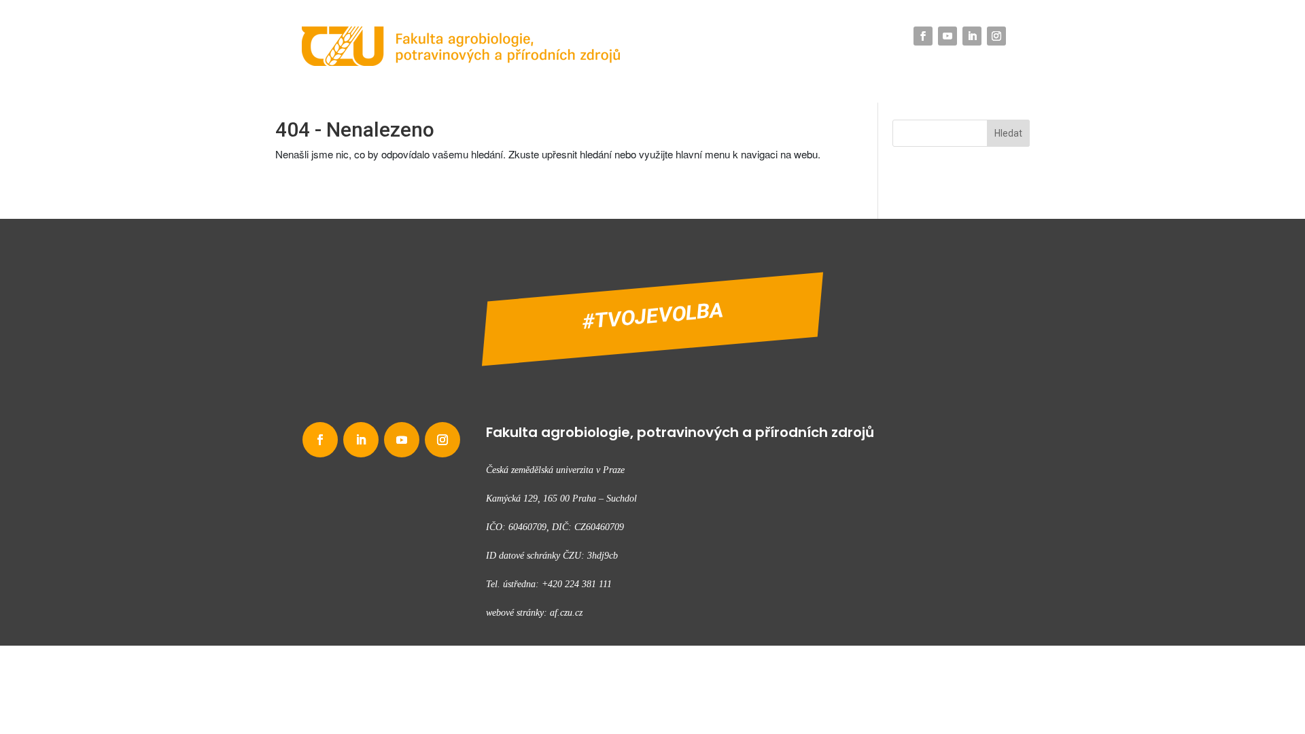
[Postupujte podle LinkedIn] (971, 36)
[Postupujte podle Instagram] (996, 36)
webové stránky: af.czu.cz (534, 613)
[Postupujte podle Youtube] (947, 36)
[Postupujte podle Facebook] (923, 36)
